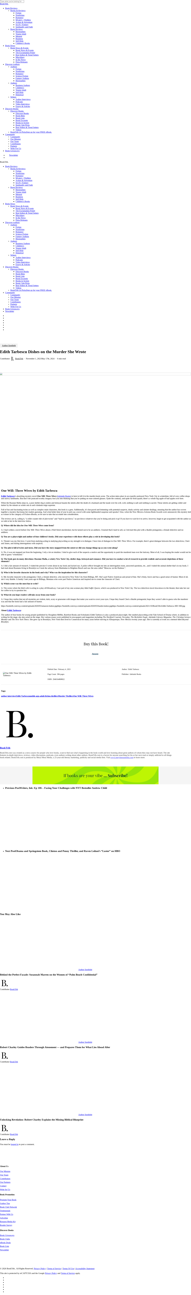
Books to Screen (22, 281)
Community (10, 292)
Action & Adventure (24, 180)
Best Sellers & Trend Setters (27, 213)
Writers (13, 255)
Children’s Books (23, 201)
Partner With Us (6, 1214)
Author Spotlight (9, 345)
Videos (18, 288)
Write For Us (15, 306)
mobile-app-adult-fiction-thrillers (43, 696)
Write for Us (5, 1189)
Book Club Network (8, 1207)
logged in (14, 1144)
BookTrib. (4, 4)
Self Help (19, 199)
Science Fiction (22, 234)
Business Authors (23, 243)
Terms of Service (54, 1268)
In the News (21, 218)
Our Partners (5, 1182)
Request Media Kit (7, 1221)
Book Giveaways (12, 309)
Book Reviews (11, 166)
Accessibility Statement (84, 1268)
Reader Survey (6, 1225)
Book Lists (20, 276)
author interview (8, 696)
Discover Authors (12, 222)
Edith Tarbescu (14, 610)
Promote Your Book (8, 1200)
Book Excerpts (22, 278)
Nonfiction (20, 173)
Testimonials (5, 1211)
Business (19, 197)
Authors (13, 225)
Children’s (20, 246)
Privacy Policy (40, 1268)
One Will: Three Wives (83, 696)
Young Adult (21, 192)
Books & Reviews (17, 169)
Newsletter (9, 311)
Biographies (20, 190)
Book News (10, 204)
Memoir (19, 194)
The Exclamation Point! (25, 211)
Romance (19, 176)
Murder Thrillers (65, 696)
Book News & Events (19, 206)
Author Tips (5, 1203)
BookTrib (19, 359)
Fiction (18, 171)
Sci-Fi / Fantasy (22, 183)
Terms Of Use (68, 1268)
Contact (3, 1186)
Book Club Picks (23, 283)
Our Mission (15, 297)
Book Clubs (5, 1239)
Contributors (15, 302)
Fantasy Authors (22, 236)
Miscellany (20, 215)
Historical (20, 253)
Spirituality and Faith (24, 185)
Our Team (14, 299)
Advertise (4, 1218)
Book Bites (20, 274)
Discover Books (11, 267)
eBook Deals (5, 1243)
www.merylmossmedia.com (121, 757)
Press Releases (22, 220)
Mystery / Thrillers (23, 178)
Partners (13, 304)
